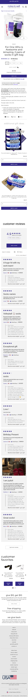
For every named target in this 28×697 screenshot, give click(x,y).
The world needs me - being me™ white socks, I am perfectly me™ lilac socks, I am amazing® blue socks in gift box (14, 197)
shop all (14, 629)
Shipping (9, 72)
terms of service (23, 695)
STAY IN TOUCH (13, 689)
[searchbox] (7, 252)
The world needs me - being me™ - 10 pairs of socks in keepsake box (14, 153)
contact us (14, 646)
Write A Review (14, 245)
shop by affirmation (14, 635)
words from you (14, 654)
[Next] (25, 575)
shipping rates (14, 660)
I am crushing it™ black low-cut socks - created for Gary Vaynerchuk (8, 574)
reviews (14, 656)
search (14, 627)
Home (13, 44)
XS (7, 63)
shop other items (14, 637)
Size (14, 60)
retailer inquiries (14, 664)
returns (14, 662)
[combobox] (21, 255)
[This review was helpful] (20, 284)
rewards (14, 642)
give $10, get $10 (14, 644)
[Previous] (2, 575)
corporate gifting (14, 669)
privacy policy (16, 695)
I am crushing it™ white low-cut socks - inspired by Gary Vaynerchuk (19, 574)
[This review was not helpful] (23, 284)
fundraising (14, 671)
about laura (14, 650)
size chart (14, 639)
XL (21, 63)
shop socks (14, 631)
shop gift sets (14, 633)
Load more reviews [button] (14, 547)
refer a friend (14, 603)
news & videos (14, 652)
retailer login (14, 667)
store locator (14, 658)
